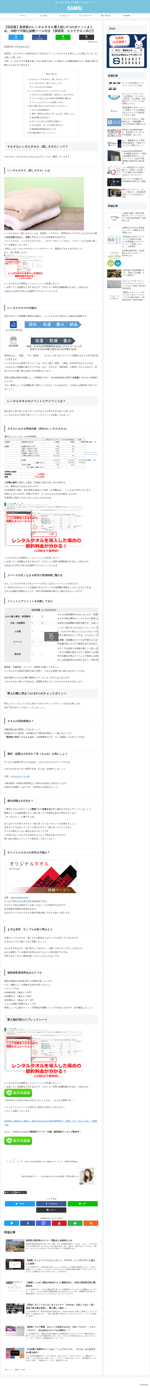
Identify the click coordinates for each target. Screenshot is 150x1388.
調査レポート (22, 1192)
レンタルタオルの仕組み (42, 87)
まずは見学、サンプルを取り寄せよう (48, 125)
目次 (48, 74)
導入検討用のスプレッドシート (42, 133)
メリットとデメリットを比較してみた (48, 102)
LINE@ (24, 1132)
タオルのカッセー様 (20, 776)
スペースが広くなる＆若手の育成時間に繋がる (51, 98)
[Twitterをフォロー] (11, 1223)
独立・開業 (10, 1192)
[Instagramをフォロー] (43, 1223)
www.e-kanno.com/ (19, 897)
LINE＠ (7, 291)
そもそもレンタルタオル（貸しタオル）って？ (49, 79)
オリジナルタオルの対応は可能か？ (47, 121)
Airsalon (145, 1384)
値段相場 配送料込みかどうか (44, 129)
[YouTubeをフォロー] (59, 1223)
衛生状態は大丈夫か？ (41, 117)
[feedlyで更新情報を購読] (75, 1223)
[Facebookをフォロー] (27, 1223)
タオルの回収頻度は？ (41, 110)
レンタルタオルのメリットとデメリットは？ (48, 91)
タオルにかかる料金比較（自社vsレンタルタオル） (53, 95)
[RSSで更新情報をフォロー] (90, 1223)
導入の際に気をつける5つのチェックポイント (48, 106)
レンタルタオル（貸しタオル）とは (47, 83)
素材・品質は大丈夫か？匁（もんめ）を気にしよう (53, 114)
